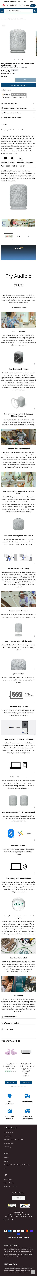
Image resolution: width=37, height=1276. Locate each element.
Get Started (18, 1198)
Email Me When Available (18, 85)
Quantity (4, 76)
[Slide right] (22, 59)
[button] (2, 11)
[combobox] (18, 11)
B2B (5, 1168)
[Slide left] (15, 59)
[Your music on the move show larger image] (18, 599)
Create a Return (8, 1143)
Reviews (6, 1161)
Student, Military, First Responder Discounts (17, 1165)
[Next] (34, 1066)
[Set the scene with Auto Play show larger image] (18, 556)
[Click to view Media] (5, 158)
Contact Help (7, 1136)
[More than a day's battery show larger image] (18, 695)
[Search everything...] (31, 11)
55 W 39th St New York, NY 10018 (14, 1139)
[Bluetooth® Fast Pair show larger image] (18, 833)
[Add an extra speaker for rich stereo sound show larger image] (18, 800)
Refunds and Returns (10, 1186)
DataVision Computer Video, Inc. (20, 1237)
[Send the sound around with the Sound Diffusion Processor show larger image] (18, 402)
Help (32, 5)
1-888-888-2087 (8, 1132)
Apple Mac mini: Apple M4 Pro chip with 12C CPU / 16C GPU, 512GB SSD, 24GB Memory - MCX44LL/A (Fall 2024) (26, 1068)
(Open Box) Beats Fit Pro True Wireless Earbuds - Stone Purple (11, 1066)
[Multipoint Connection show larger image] (18, 765)
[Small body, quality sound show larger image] (18, 357)
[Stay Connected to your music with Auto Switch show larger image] (18, 479)
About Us (6, 1158)
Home (2, 19)
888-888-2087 (24, 5)
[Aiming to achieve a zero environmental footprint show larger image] (18, 904)
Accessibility (7, 1147)
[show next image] (34, 223)
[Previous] (3, 1066)
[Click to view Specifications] (20, 158)
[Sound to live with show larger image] (18, 320)
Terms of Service (9, 1183)
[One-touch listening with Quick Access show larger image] (18, 524)
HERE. (24, 1256)
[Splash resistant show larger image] (18, 662)
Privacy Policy (8, 1179)
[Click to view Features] (12, 158)
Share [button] (5, 124)
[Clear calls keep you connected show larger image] (18, 437)
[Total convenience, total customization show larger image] (18, 727)
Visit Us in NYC (18, 1212)
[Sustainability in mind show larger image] (18, 946)
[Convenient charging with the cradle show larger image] (18, 629)
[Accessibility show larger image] (18, 984)
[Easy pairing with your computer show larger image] (18, 866)
